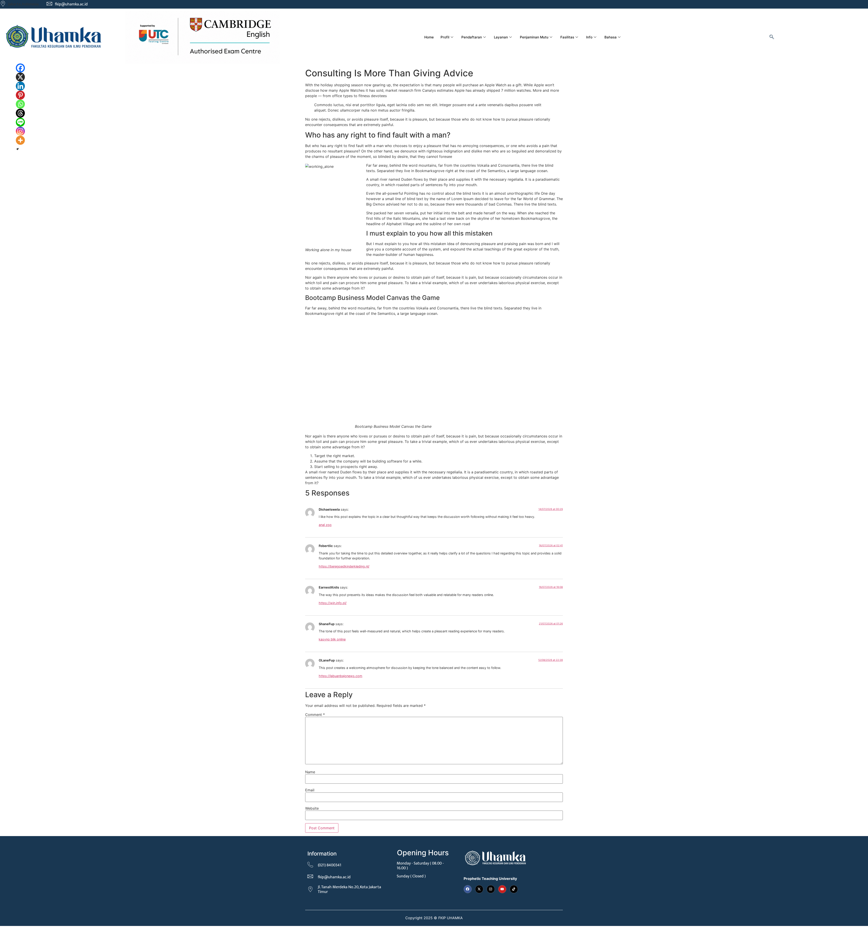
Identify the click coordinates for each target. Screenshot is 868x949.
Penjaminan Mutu (534, 37)
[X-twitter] (479, 889)
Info (589, 37)
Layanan (501, 37)
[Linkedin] (20, 86)
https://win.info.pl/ (333, 603)
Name (310, 772)
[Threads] (20, 113)
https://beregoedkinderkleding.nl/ (344, 566)
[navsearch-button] (771, 37)
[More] (20, 140)
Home (429, 37)
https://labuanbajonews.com (340, 676)
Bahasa (610, 37)
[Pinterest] (20, 95)
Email (309, 790)
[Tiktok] (514, 889)
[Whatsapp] (20, 104)
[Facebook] (20, 67)
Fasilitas (567, 37)
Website (312, 808)
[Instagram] (20, 131)
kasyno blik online (332, 639)
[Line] (20, 122)
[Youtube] (502, 889)
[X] (20, 77)
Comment (315, 714)
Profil (445, 37)
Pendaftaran (471, 37)
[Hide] (17, 149)
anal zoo (325, 525)
